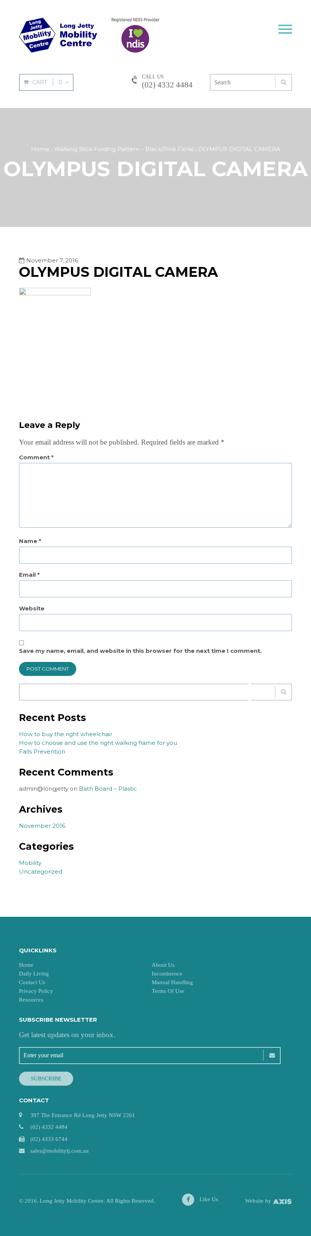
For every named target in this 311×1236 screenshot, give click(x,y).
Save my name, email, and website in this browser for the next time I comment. (140, 651)
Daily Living (34, 974)
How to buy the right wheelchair (65, 734)
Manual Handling (172, 982)
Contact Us (32, 982)
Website (31, 608)
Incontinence (167, 974)
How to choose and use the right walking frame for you (98, 742)
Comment (36, 457)
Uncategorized (40, 871)
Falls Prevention (42, 751)
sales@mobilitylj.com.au (59, 1151)
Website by (259, 1201)
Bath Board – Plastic (108, 788)
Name (30, 541)
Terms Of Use (168, 991)
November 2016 (42, 825)
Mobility (30, 862)
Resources (31, 1000)
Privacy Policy (36, 991)
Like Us (208, 1199)
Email (29, 574)
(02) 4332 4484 (167, 84)
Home (26, 965)
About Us (163, 965)
